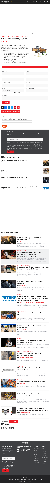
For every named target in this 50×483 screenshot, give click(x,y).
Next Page (14, 421)
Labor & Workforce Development (25, 351)
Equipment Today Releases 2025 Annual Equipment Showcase (31, 341)
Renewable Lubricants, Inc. (26, 271)
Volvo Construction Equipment (27, 241)
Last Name (28, 71)
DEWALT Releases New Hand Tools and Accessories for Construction (31, 395)
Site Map (40, 479)
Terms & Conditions (32, 479)
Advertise (17, 479)
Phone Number (29, 77)
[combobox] (12, 33)
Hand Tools (20, 379)
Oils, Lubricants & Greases (23, 265)
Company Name (6, 82)
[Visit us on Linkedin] (12, 427)
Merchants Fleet (24, 285)
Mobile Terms (39, 148)
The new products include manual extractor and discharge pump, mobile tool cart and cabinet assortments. (32, 415)
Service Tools (24, 36)
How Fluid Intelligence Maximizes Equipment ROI (14, 160)
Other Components (22, 406)
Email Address (6, 77)
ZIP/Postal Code (30, 88)
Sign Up (10, 151)
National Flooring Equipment (27, 357)
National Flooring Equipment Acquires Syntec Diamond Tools (30, 354)
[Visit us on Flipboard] (18, 451)
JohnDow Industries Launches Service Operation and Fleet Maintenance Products (32, 409)
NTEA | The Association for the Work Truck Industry (32, 302)
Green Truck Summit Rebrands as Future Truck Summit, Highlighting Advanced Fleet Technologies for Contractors (19, 186)
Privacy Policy (12, 149)
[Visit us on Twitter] (6, 427)
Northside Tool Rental (25, 329)
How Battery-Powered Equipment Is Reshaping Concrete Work (30, 253)
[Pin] (15, 107)
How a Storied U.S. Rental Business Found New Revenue (31, 327)
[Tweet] (12, 107)
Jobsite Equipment (21, 392)
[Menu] (47, 2)
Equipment (4, 36)
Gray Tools (22, 383)
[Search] (44, 2)
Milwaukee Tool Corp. (25, 372)
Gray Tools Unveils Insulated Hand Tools (31, 381)
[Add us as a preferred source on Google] (18, 107)
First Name (5, 71)
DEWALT (22, 398)
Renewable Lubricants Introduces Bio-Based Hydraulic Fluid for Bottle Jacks (20, 169)
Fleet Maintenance (13, 36)
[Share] (5, 107)
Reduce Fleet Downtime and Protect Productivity (14, 177)
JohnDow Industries (25, 412)
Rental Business (21, 324)
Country (4, 88)
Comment (4, 95)
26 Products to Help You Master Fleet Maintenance (30, 314)
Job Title (28, 82)
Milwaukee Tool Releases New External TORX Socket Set (31, 369)
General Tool (20, 366)
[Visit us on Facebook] (2, 427)
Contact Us (10, 479)
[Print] (2, 107)
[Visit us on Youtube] (29, 450)
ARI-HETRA (6, 41)
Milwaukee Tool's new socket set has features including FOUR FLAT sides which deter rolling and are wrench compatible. (31, 374)
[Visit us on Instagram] (9, 427)
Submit (6, 102)
